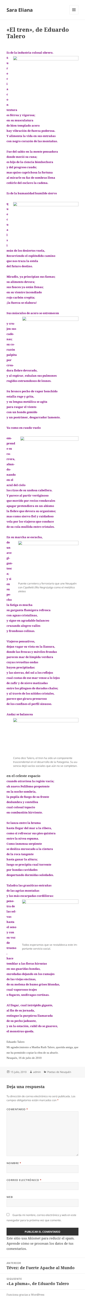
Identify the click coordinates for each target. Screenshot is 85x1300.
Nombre (14, 1163)
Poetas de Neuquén (59, 1072)
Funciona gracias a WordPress (25, 1295)
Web (10, 1197)
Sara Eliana (20, 10)
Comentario (17, 1109)
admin (37, 1072)
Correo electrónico (24, 1180)
